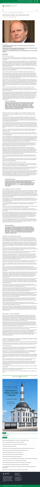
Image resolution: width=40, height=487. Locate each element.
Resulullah (8, 2)
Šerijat (14, 2)
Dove (26, 2)
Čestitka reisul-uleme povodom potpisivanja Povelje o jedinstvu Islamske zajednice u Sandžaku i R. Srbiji (18, 448)
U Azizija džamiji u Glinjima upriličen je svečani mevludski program (12, 452)
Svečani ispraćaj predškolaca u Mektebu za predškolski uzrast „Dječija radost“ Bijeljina (15, 464)
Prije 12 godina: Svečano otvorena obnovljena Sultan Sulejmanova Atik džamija (14, 444)
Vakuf (34, 2)
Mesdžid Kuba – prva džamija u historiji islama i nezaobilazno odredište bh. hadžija (15, 469)
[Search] (36, 10)
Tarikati (29, 2)
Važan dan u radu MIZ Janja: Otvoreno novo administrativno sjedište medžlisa (14, 460)
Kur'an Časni (5, 2)
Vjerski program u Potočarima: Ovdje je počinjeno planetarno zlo (12, 456)
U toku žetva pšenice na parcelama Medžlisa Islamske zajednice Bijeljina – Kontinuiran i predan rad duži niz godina (19, 458)
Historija (21, 2)
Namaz (17, 2)
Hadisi (24, 2)
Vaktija (31, 2)
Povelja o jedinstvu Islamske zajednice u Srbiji (9, 446)
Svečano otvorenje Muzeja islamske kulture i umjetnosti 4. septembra (13, 442)
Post (19, 2)
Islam (11, 2)
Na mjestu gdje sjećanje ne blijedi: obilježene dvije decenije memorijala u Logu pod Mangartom (16, 462)
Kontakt (36, 2)
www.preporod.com (5, 53)
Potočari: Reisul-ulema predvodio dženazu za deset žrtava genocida (12, 454)
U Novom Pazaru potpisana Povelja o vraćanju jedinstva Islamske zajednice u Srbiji (15, 450)
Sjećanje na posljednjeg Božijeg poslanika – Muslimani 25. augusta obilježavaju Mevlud (15, 440)
